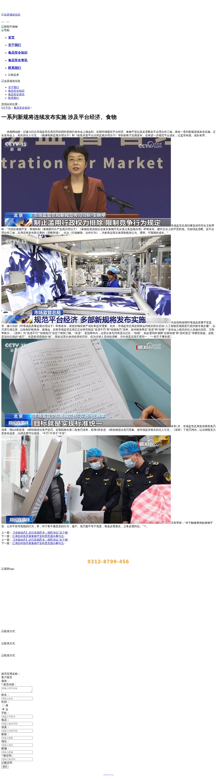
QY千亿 (6, 107)
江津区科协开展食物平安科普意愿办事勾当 (38, 536)
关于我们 (14, 45)
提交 (5, 766)
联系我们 (14, 68)
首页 (11, 37)
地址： (5, 741)
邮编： (5, 748)
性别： (5, 701)
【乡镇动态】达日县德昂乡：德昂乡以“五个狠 (40, 532)
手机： (5, 712)
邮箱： (5, 734)
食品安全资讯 (17, 60)
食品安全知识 (17, 52)
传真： (5, 727)
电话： (5, 720)
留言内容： (9, 684)
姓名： (5, 694)
